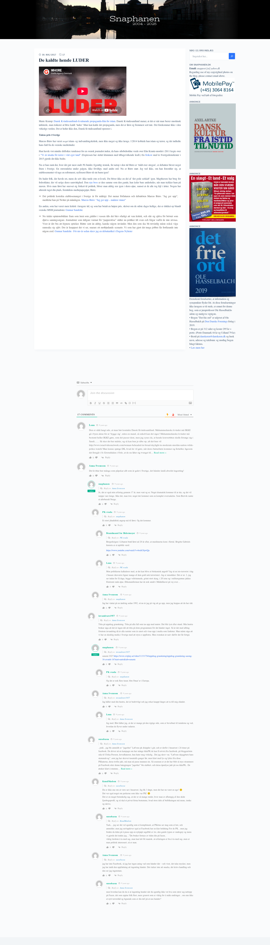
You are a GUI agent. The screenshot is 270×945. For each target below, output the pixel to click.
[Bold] (91, 403)
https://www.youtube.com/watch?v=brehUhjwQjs (128, 550)
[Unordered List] (112, 403)
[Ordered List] (108, 403)
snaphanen (104, 483)
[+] (134, 403)
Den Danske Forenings (216, 321)
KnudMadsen (125, 820)
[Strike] (104, 403)
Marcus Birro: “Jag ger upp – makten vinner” (103, 199)
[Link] (126, 403)
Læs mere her (197, 347)
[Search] (232, 56)
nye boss (93, 182)
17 (63, 54)
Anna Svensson (97, 465)
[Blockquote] (117, 403)
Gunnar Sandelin (74, 209)
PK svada (124, 537)
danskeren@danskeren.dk (213, 336)
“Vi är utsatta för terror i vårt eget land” (60, 154)
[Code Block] (121, 403)
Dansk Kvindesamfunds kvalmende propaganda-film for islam (84, 121)
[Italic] (95, 403)
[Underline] (99, 403)
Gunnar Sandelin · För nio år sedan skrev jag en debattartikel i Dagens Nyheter (93, 231)
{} (130, 403)
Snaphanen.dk (135, 19)
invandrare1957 (123, 652)
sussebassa (120, 785)
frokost (148, 154)
